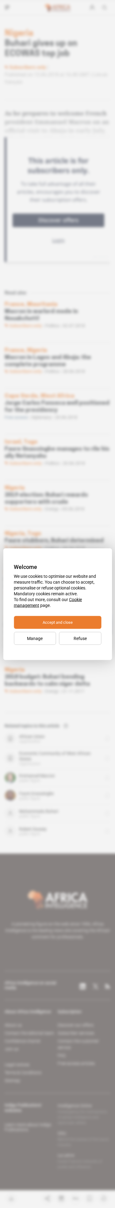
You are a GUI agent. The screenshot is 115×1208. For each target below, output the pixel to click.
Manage (35, 638)
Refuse (80, 638)
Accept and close (58, 622)
